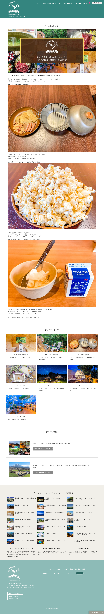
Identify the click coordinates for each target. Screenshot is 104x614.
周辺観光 (69, 3)
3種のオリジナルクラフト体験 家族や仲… (19, 388)
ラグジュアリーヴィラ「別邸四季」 (42, 448)
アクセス (74, 3)
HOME (43, 569)
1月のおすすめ (21, 416)
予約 (84, 3)
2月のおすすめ (82, 385)
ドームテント (38, 3)
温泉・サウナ (55, 3)
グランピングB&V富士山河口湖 (42, 472)
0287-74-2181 (18, 588)
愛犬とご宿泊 (62, 3)
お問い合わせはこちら (16, 593)
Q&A (79, 3)
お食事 (49, 3)
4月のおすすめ (21, 385)
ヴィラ (44, 3)
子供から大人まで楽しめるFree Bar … (18, 419)
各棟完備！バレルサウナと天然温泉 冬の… (19, 357)
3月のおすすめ (51, 385)
